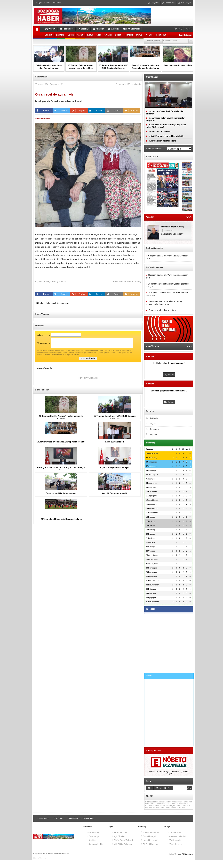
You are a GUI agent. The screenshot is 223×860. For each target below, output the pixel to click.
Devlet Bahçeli (149, 836)
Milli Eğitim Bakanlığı (122, 844)
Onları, (49, 303)
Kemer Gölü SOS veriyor (160, 131)
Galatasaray (93, 832)
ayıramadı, (64, 303)
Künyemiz (154, 3)
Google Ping (88, 818)
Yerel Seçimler (175, 844)
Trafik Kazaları (175, 840)
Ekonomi (60, 35)
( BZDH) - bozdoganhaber (54, 281)
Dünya (139, 35)
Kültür (90, 35)
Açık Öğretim (119, 836)
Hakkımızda (169, 3)
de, (58, 303)
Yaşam (80, 35)
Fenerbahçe (93, 836)
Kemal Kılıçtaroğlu (151, 840)
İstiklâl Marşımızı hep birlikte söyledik (166, 136)
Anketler (100, 29)
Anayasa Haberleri (177, 836)
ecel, (54, 303)
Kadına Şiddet (175, 832)
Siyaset (108, 35)
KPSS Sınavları (120, 832)
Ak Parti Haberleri (151, 844)
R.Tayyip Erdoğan (151, 832)
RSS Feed (58, 818)
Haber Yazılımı (39, 858)
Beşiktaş (92, 840)
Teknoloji (129, 35)
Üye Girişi (178, 29)
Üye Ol (188, 29)
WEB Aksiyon (187, 854)
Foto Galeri (68, 29)
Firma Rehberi (133, 29)
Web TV (52, 29)
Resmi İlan (161, 35)
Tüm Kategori (185, 35)
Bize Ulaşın (185, 3)
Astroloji (115, 29)
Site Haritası (43, 818)
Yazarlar (84, 29)
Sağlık (71, 35)
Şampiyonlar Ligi (96, 844)
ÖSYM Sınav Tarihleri (123, 840)
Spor (98, 35)
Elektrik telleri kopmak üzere (162, 141)
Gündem (49, 35)
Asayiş (149, 35)
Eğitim (118, 35)
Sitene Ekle (72, 818)
